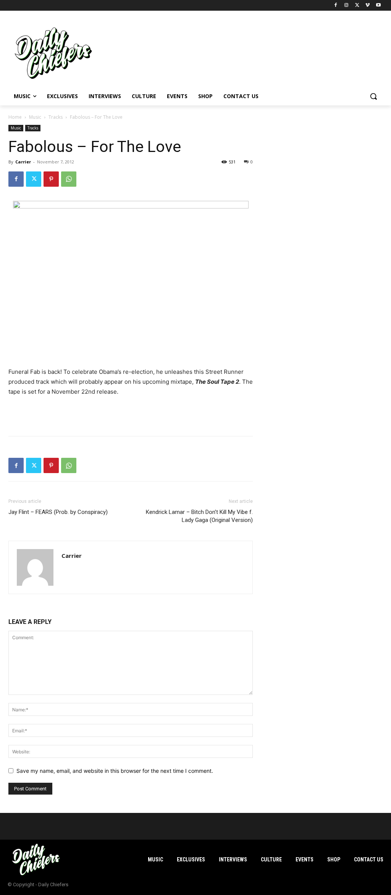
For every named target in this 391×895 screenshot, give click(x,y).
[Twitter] (357, 5)
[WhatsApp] (68, 179)
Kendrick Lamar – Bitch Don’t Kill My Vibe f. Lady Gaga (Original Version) (199, 516)
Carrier (23, 162)
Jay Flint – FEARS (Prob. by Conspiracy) (58, 512)
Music (35, 117)
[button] (373, 96)
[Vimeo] (367, 5)
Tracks (55, 117)
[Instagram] (346, 5)
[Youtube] (378, 5)
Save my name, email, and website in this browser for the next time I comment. (114, 770)
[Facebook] (335, 5)
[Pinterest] (51, 179)
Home (15, 117)
